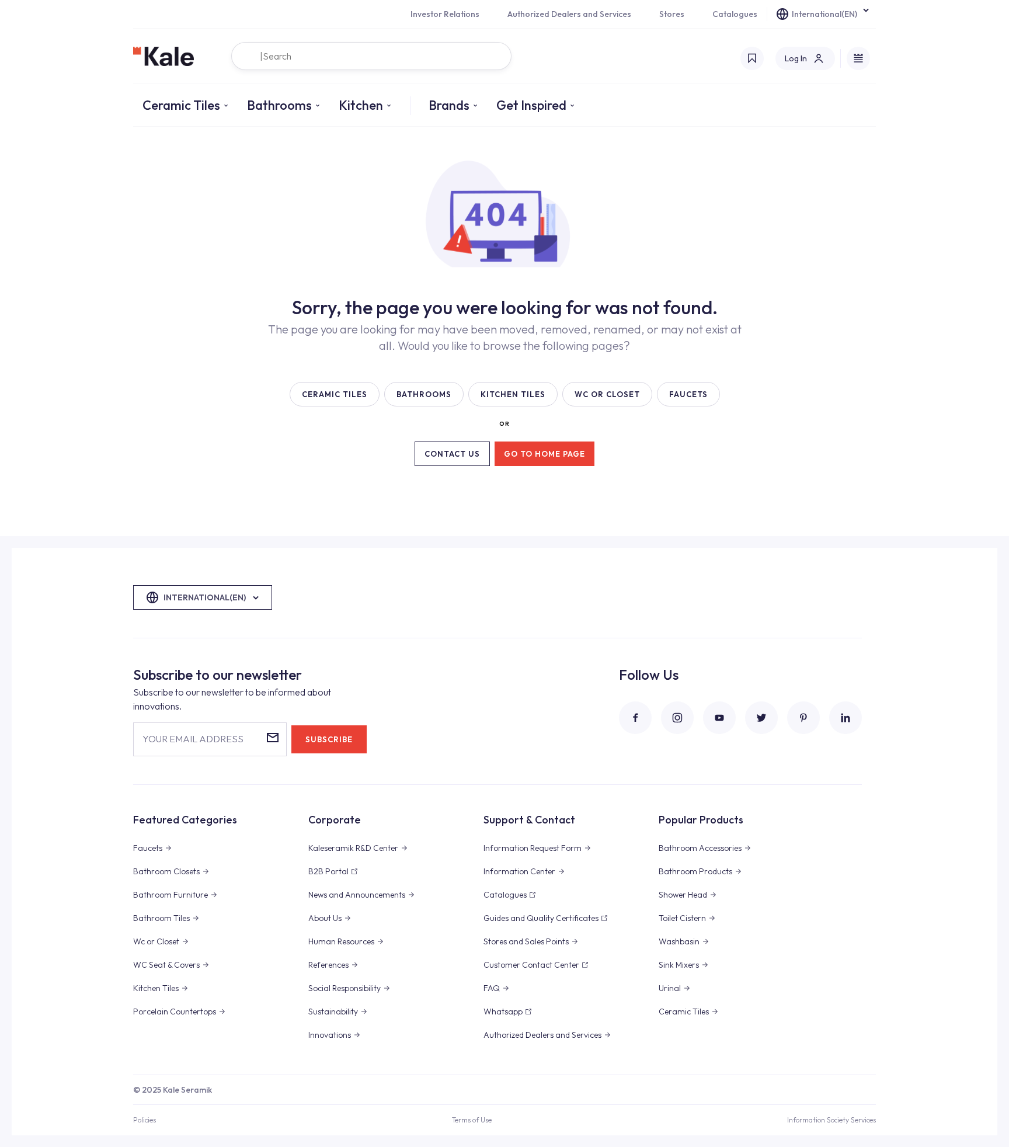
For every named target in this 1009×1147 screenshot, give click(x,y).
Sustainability (333, 1011)
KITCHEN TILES (513, 394)
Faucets (147, 848)
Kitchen (361, 105)
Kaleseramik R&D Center (353, 848)
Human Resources (341, 941)
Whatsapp (503, 1011)
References (328, 965)
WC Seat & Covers (166, 965)
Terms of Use (472, 1119)
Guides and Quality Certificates (541, 918)
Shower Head (683, 894)
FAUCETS (688, 394)
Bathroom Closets (166, 871)
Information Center (519, 871)
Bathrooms (279, 105)
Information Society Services (831, 1119)
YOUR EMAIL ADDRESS (192, 739)
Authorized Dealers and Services (569, 14)
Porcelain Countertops (174, 1011)
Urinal (670, 988)
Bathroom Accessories (700, 848)
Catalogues (734, 14)
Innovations (329, 1035)
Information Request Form (532, 848)
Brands (449, 105)
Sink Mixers (679, 965)
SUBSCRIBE (329, 739)
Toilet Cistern (682, 918)
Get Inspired (531, 105)
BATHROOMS (423, 394)
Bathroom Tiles (161, 918)
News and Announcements (356, 894)
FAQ (491, 988)
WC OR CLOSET (607, 394)
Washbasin (679, 941)
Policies (144, 1119)
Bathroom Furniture (170, 894)
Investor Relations (444, 14)
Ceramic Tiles (181, 105)
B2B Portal (328, 871)
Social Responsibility (344, 988)
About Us (325, 918)
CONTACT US (452, 453)
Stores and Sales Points (526, 941)
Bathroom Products (695, 871)
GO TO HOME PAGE (544, 453)
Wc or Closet (156, 941)
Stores (671, 14)
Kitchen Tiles (156, 988)
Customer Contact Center (531, 965)
